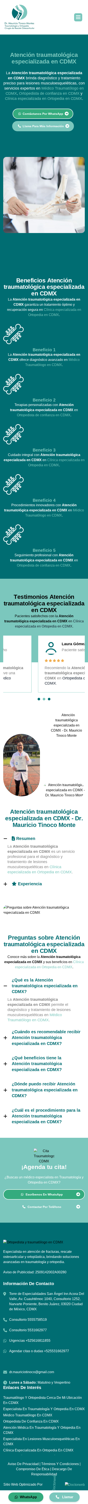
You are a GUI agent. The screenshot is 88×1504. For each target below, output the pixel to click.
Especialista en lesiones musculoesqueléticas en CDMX (41, 1441)
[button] (78, 17)
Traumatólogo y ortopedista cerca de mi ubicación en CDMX (42, 1400)
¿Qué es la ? (45, 986)
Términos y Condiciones (60, 1464)
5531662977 (37, 1330)
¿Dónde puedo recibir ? (45, 1090)
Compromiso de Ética (32, 1469)
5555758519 (37, 1319)
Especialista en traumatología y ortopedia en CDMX (44, 1409)
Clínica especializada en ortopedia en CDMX (38, 1450)
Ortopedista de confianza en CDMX (49, 93)
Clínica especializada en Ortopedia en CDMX (43, 98)
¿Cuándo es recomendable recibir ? (46, 1037)
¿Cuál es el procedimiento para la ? (46, 1116)
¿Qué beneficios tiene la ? (37, 1063)
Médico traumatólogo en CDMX (27, 1415)
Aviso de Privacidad (23, 1464)
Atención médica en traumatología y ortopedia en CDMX (42, 1430)
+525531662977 (56, 1351)
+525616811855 (38, 1340)
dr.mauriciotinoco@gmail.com (31, 1372)
